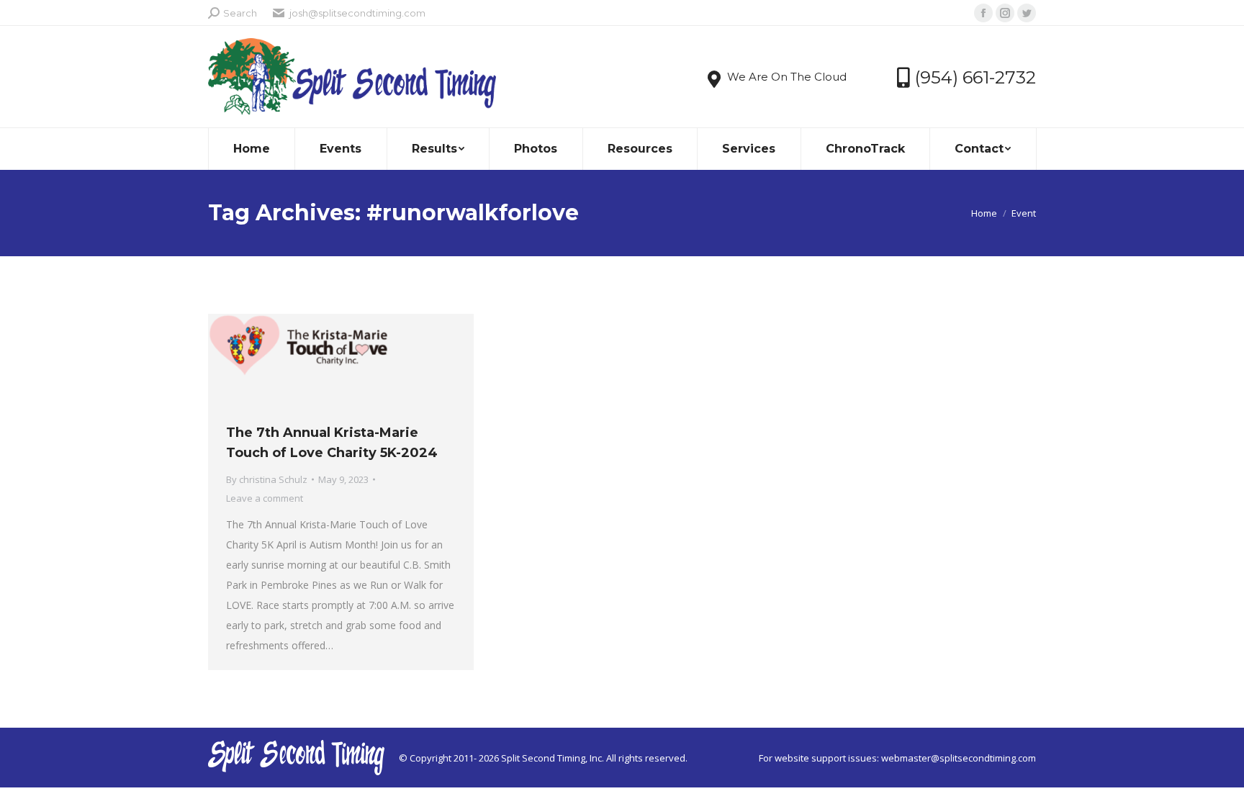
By (266, 479)
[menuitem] (251, 149)
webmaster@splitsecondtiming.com (958, 757)
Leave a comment (264, 498)
